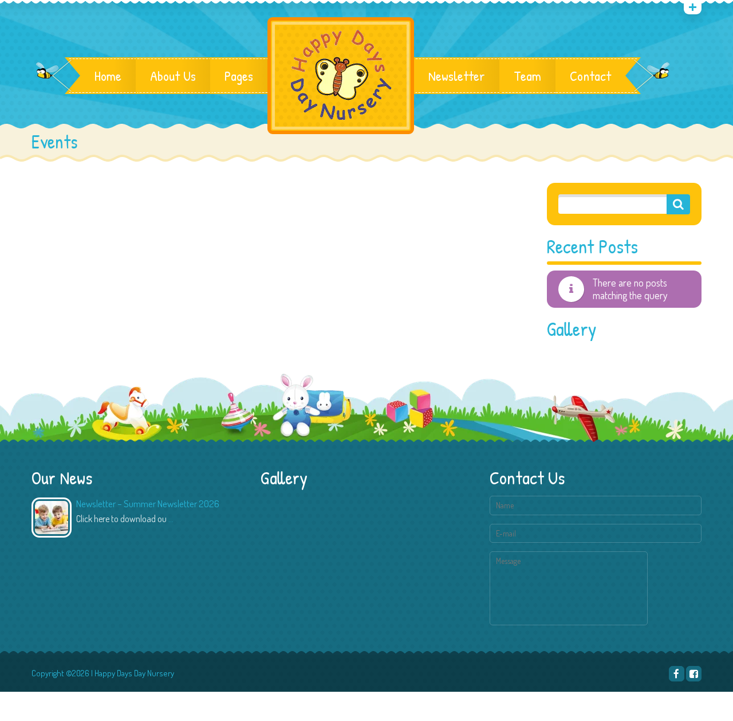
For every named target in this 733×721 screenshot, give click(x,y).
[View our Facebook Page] (694, 673)
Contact (590, 75)
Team (527, 75)
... (171, 518)
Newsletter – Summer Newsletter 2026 (147, 503)
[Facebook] (676, 673)
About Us (173, 75)
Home (107, 75)
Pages (238, 75)
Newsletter (456, 75)
